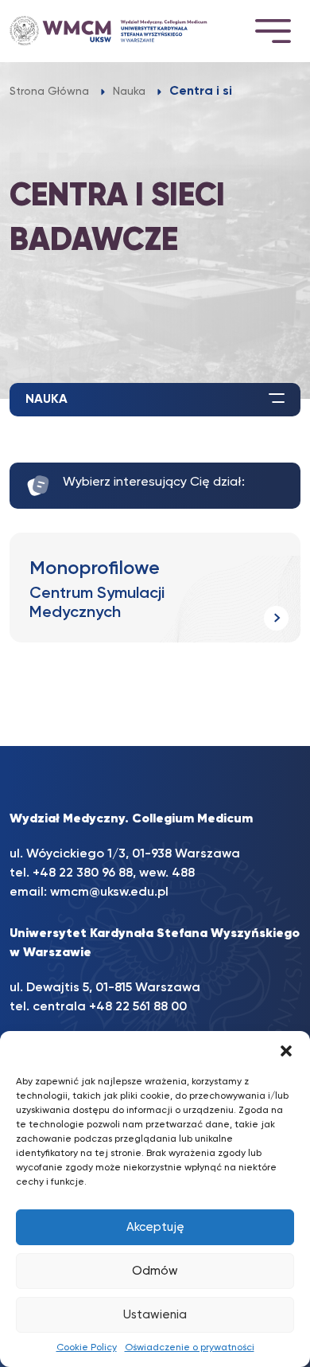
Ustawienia (155, 1315)
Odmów (155, 1271)
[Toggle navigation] (272, 30)
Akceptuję (155, 1227)
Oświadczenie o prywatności (189, 1348)
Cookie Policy (86, 1348)
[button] (286, 1051)
